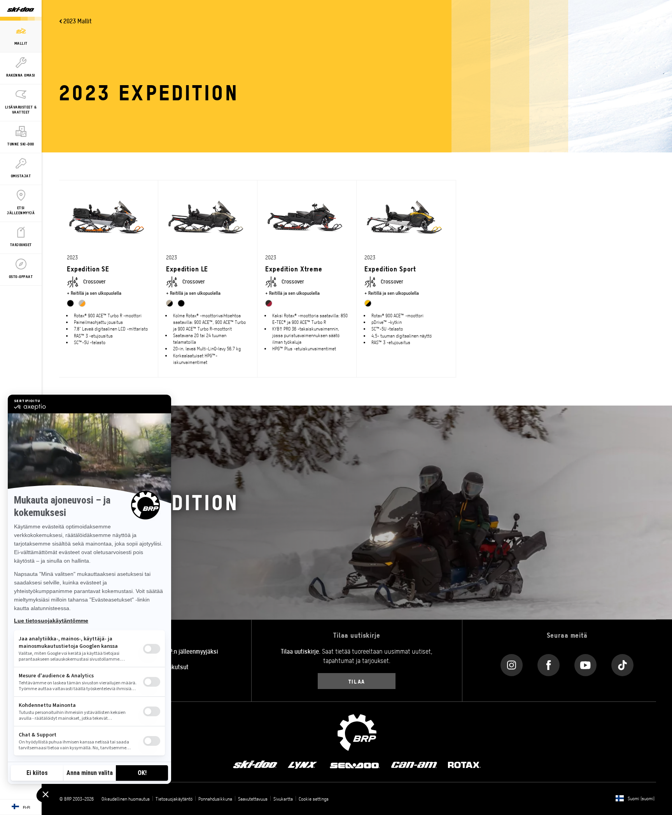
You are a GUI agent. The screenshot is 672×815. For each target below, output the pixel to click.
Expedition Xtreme (293, 268)
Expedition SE (88, 268)
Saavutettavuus (253, 799)
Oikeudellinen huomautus (126, 799)
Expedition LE (187, 268)
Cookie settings (314, 799)
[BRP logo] (357, 732)
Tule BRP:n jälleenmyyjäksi (184, 651)
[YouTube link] (585, 663)
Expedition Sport (390, 268)
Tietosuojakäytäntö (174, 799)
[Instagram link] (511, 663)
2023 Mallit (77, 20)
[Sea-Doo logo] (354, 764)
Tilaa (356, 681)
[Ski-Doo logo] (20, 10)
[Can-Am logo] (414, 764)
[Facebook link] (548, 663)
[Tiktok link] (622, 663)
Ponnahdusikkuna (215, 799)
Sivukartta (283, 799)
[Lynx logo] (302, 764)
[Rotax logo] (464, 764)
